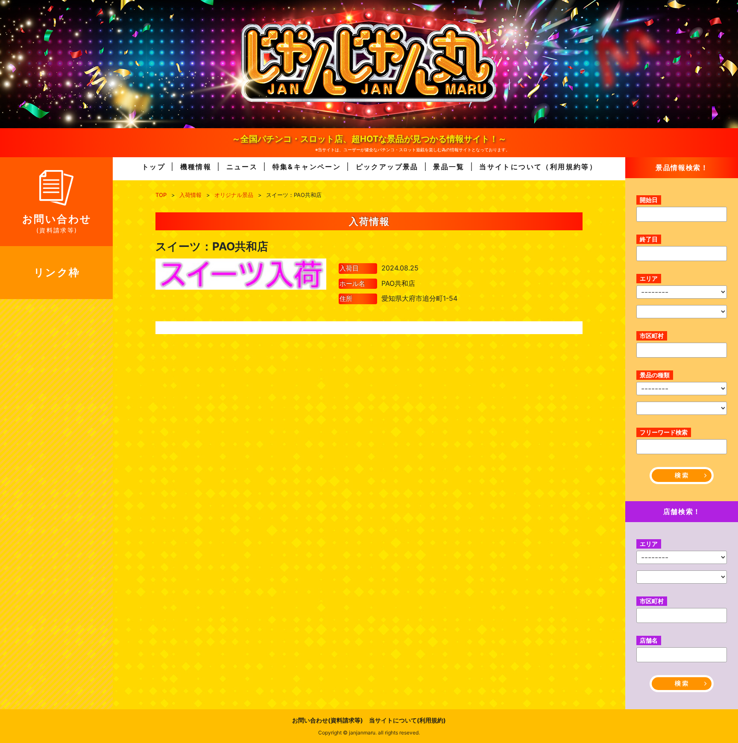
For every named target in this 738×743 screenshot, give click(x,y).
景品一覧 (449, 166)
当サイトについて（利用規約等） (538, 166)
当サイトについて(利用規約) (407, 720)
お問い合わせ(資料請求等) (327, 720)
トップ (153, 166)
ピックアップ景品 (387, 166)
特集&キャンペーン (306, 166)
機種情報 (196, 166)
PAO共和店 (398, 283)
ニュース (242, 166)
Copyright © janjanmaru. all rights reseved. (369, 732)
